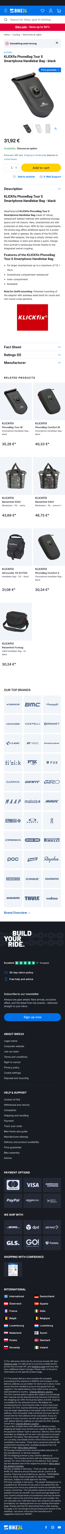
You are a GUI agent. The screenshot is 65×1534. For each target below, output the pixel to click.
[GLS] (13, 1243)
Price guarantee (12, 1147)
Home (7, 34)
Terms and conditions (15, 1056)
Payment (9, 1120)
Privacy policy (11, 1067)
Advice (8, 1158)
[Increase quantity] (16, 168)
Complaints (10, 1110)
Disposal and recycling (16, 1078)
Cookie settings (12, 1072)
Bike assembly (12, 1152)
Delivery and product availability (21, 1142)
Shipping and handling (16, 1115)
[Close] (57, 42)
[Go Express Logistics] (33, 1243)
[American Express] (52, 1185)
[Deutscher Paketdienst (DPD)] (33, 1227)
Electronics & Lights (32, 34)
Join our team (11, 1051)
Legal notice (10, 1040)
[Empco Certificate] (13, 1269)
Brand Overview (15, 912)
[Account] (51, 11)
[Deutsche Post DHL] (13, 1227)
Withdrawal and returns (17, 1104)
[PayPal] (13, 1201)
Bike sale (21, 27)
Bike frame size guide (16, 1131)
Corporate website (14, 1046)
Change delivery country (41, 1392)
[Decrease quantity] (7, 168)
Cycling (16, 34)
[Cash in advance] (52, 1201)
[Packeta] (52, 1243)
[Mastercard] (13, 1185)
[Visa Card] (33, 1185)
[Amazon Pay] (33, 1201)
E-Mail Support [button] (52, 176)
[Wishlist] (42, 11)
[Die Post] (52, 1227)
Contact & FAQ (12, 1099)
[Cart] (59, 11)
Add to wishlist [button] (26, 176)
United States (10, 159)
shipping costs (10, 1364)
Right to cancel (12, 1062)
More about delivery (27, 1447)
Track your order (13, 1126)
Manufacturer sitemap (16, 1136)
